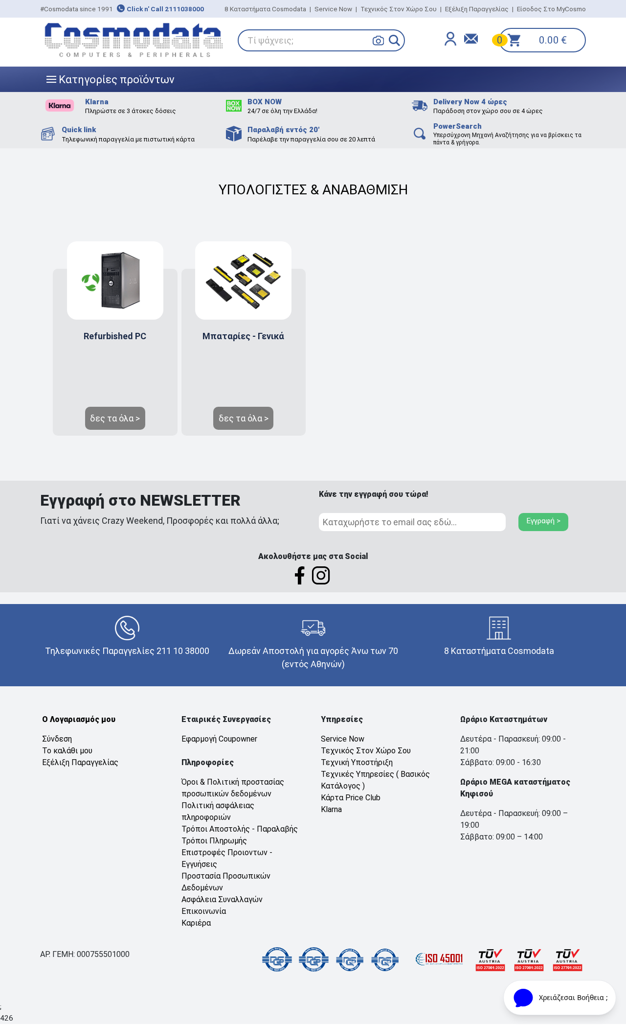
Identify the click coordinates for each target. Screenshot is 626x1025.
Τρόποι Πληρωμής (214, 840)
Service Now (333, 9)
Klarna (331, 809)
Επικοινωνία (203, 911)
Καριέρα (196, 923)
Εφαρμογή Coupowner (219, 739)
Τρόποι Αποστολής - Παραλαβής (239, 829)
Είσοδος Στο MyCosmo (551, 9)
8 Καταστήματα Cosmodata (265, 9)
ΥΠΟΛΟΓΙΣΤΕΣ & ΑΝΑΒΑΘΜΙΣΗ (313, 190)
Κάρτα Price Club (350, 797)
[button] (394, 40)
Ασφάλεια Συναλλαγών (222, 899)
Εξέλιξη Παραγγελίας (477, 9)
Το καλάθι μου (67, 750)
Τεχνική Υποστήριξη (357, 762)
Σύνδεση (57, 739)
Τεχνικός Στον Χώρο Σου (398, 9)
